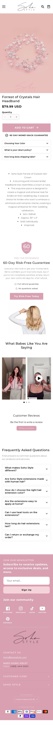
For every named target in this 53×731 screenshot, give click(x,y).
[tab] (24, 402)
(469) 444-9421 (19, 666)
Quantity (7, 112)
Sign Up (27, 590)
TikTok (32, 612)
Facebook (7, 612)
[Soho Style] (26, 637)
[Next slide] (48, 380)
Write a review (26, 428)
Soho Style (12, 684)
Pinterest (7, 623)
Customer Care (15, 676)
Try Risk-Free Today (26, 296)
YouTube (42, 612)
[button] (3, 7)
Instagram (21, 612)
